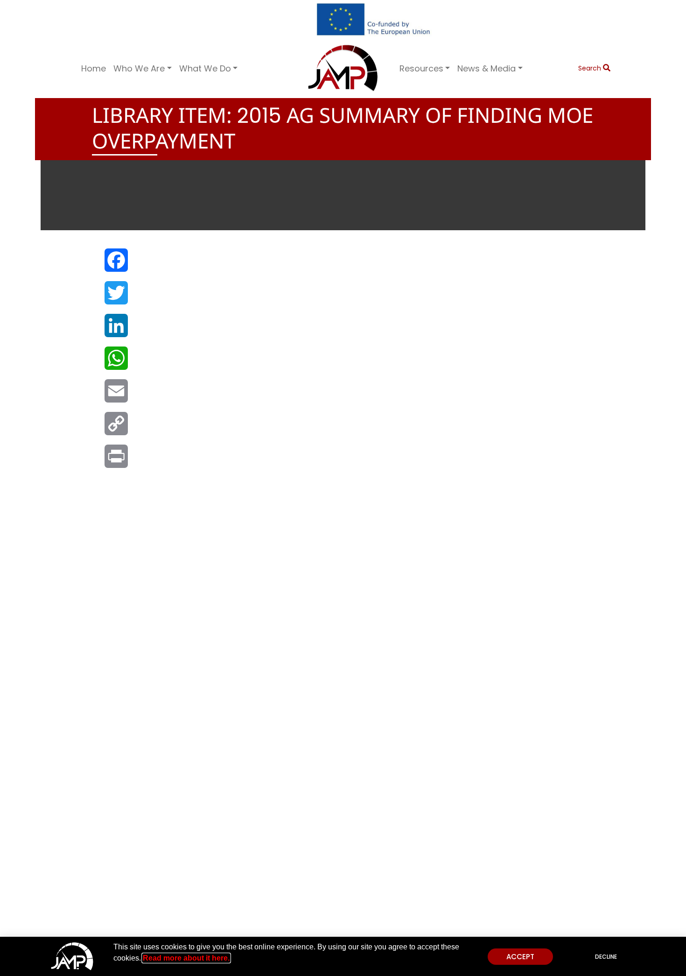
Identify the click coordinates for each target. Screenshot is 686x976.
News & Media (486, 68)
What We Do (205, 68)
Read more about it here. (186, 958)
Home (93, 68)
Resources (421, 68)
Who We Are (139, 68)
